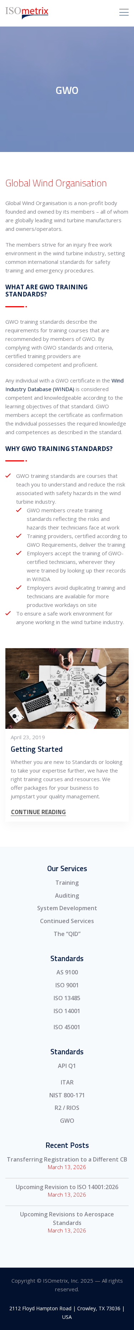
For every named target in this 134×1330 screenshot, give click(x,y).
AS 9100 (67, 972)
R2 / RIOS (67, 1108)
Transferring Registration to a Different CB (67, 1159)
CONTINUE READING (38, 812)
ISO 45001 (67, 1027)
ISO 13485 (67, 998)
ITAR (67, 1082)
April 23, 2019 (28, 737)
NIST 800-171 (67, 1095)
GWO (67, 1121)
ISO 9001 (67, 985)
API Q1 (67, 1066)
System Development (67, 908)
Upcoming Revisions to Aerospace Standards (67, 1218)
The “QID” (67, 934)
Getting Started (37, 749)
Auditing (67, 895)
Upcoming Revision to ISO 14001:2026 (67, 1187)
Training (67, 883)
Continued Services (67, 921)
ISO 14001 (67, 1011)
